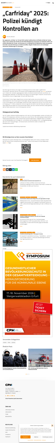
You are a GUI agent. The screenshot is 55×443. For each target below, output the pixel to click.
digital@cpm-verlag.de (10, 393)
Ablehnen (36, 437)
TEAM (6, 414)
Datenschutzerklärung (37, 440)
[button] (52, 425)
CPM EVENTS (8, 412)
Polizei (44, 91)
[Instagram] (10, 395)
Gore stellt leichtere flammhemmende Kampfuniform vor (30, 180)
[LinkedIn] (12, 395)
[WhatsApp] (5, 395)
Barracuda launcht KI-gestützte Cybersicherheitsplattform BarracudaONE (37, 368)
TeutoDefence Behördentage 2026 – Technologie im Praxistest (31, 234)
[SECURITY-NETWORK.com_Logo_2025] (7, 3)
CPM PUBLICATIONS (10, 410)
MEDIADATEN (8, 416)
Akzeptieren (25, 437)
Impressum (44, 440)
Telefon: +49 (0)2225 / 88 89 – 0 (12, 391)
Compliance (8, 434)
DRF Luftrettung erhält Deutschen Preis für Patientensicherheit (12, 368)
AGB (6, 432)
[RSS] (14, 395)
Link (7, 143)
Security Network (11, 36)
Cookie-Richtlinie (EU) (10, 430)
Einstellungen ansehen (47, 437)
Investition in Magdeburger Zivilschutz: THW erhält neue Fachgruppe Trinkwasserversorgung (32, 217)
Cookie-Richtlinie (30, 440)
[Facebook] (7, 395)
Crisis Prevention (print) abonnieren (13, 398)
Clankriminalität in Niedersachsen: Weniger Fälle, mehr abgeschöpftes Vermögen (35, 198)
